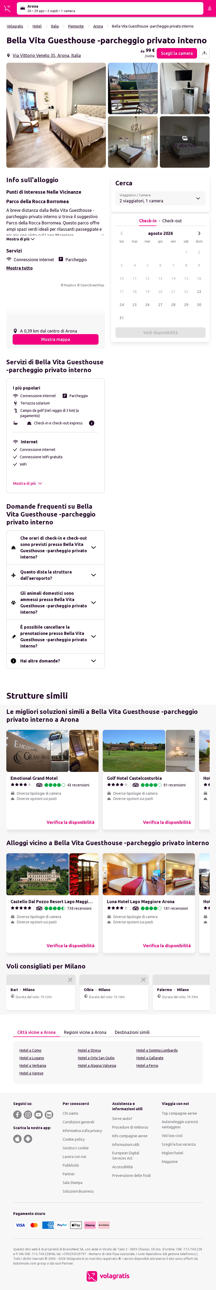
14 (173, 278)
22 (186, 291)
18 (134, 291)
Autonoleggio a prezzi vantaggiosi (180, 1124)
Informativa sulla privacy (82, 1131)
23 (199, 291)
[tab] (36, 1032)
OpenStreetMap (92, 285)
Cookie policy (74, 1139)
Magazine (170, 1162)
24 (122, 305)
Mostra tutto (19, 268)
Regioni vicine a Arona (85, 1032)
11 (134, 278)
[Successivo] (199, 233)
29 (186, 305)
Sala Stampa (72, 1183)
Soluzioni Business (78, 1191)
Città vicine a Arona (36, 1032)
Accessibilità (122, 1167)
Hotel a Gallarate (150, 1058)
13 (160, 278)
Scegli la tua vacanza (179, 1144)
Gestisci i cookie (76, 1148)
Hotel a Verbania (32, 1065)
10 (122, 278)
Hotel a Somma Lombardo (157, 1050)
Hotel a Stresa (89, 1050)
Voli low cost (172, 1136)
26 (147, 305)
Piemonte (76, 26)
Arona (98, 26)
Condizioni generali (78, 1122)
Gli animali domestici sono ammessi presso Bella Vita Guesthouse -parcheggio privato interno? (53, 602)
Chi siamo (70, 1113)
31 (122, 318)
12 (147, 278)
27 (160, 305)
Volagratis (15, 26)
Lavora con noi (74, 1157)
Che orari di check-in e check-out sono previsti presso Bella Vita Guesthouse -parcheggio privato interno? (53, 547)
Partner (69, 1174)
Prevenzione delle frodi (131, 1175)
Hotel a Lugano (31, 1058)
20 (160, 291)
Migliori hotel (172, 1153)
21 (173, 291)
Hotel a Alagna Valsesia (97, 1065)
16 (199, 278)
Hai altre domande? (40, 661)
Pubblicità (71, 1165)
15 (186, 278)
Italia (55, 26)
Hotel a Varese (31, 1073)
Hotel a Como (30, 1050)
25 (134, 305)
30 (199, 305)
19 (147, 291)
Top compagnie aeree (179, 1113)
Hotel (37, 26)
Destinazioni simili (132, 1032)
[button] (56, 115)
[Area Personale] (209, 8)
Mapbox (70, 285)
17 (122, 291)
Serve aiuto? (122, 1119)
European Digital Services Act (125, 1155)
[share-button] (204, 53)
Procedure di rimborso (130, 1127)
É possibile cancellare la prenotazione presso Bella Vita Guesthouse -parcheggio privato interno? (53, 636)
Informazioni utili (125, 1144)
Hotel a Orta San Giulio (96, 1058)
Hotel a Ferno (147, 1065)
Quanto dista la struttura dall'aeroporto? (46, 575)
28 (173, 305)
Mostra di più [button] (24, 483)
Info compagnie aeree (130, 1136)
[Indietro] (122, 233)
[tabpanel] (108, 1062)
